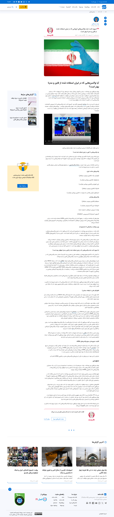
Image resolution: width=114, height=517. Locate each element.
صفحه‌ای (74, 312)
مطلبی (85, 333)
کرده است (54, 96)
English (9, 2)
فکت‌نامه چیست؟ (103, 2)
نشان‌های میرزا (73, 503)
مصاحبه (84, 104)
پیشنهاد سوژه (53, 505)
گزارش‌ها (68, 7)
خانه (98, 7)
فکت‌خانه (93, 7)
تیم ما (75, 505)
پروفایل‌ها (87, 7)
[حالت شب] (16, 7)
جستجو (55, 503)
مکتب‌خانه (74, 7)
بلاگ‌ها (55, 500)
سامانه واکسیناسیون (74, 165)
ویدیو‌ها (81, 7)
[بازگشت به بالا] (9, 489)
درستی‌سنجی (92, 12)
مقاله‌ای (62, 261)
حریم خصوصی (103, 514)
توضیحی (93, 348)
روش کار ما (94, 2)
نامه (73, 329)
